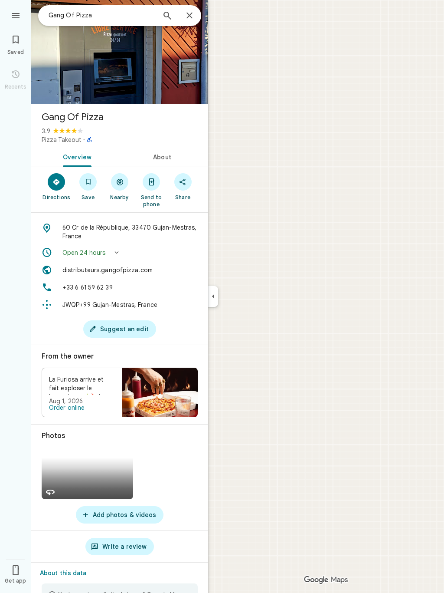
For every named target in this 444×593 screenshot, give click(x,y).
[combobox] (102, 15)
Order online (67, 408)
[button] (119, 252)
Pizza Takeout (62, 140)
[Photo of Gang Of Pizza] (119, 52)
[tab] (75, 156)
